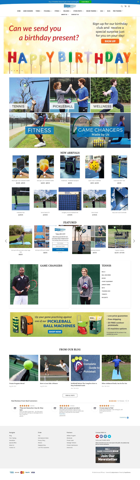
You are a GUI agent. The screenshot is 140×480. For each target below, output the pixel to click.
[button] (60, 234)
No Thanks (60, 252)
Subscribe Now (60, 249)
